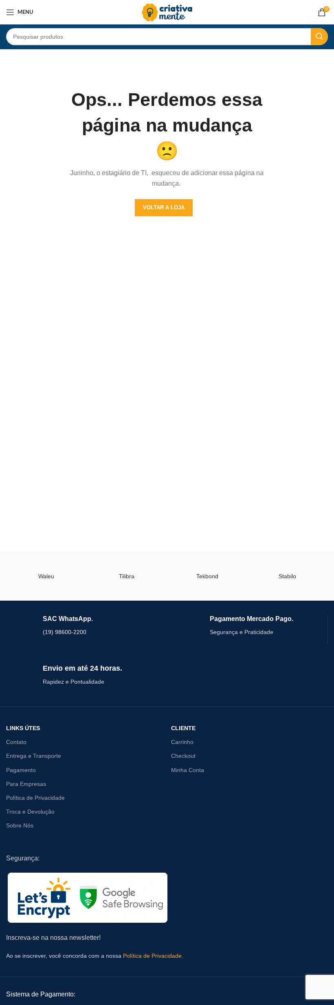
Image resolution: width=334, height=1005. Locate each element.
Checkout (183, 756)
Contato (16, 742)
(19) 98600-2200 (64, 632)
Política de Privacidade (35, 797)
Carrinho (182, 742)
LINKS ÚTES (23, 728)
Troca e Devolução (30, 811)
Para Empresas (26, 784)
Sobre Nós (19, 825)
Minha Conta (187, 770)
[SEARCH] (319, 36)
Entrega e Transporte (33, 756)
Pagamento (21, 770)
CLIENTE (183, 728)
